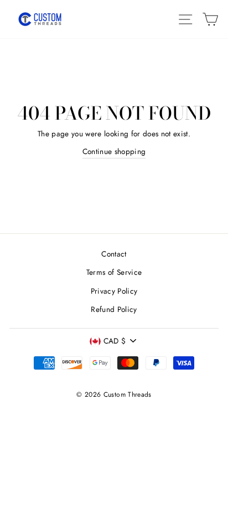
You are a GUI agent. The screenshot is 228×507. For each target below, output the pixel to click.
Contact (113, 253)
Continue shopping (114, 151)
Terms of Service (114, 272)
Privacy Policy (114, 290)
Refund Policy (114, 309)
